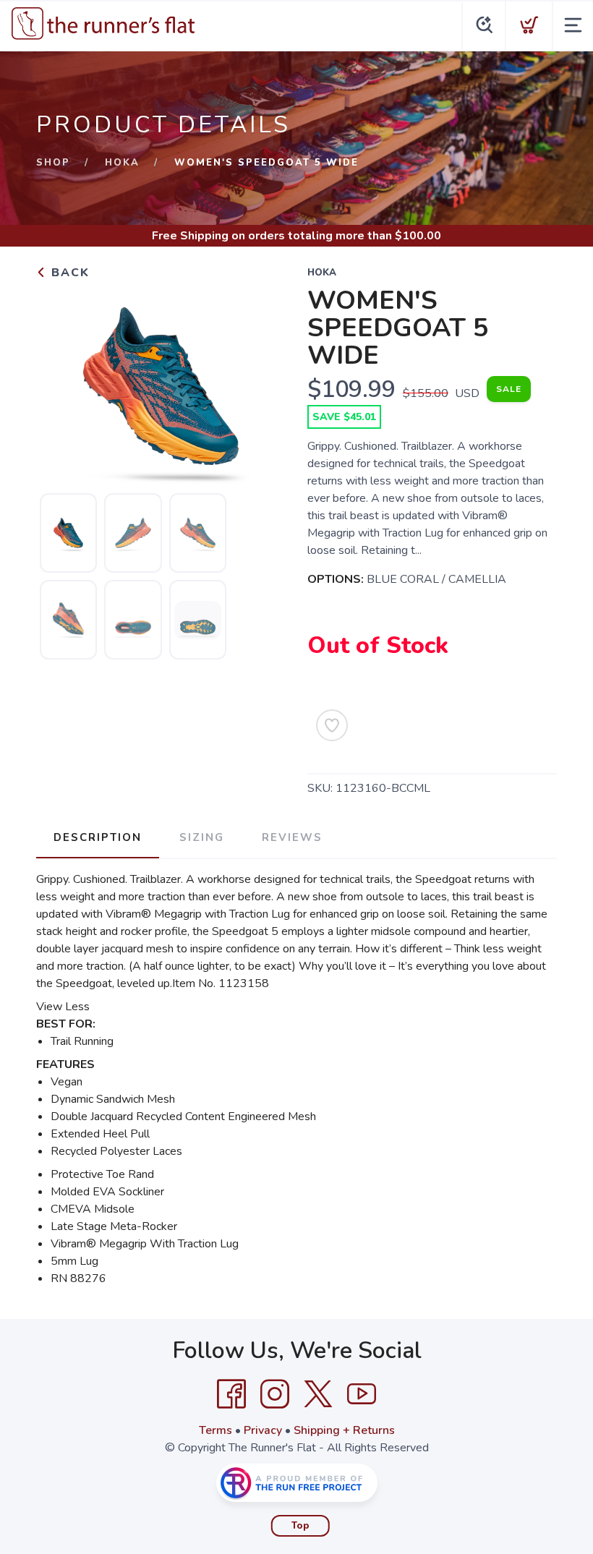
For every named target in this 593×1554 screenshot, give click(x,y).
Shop (53, 162)
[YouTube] (361, 1394)
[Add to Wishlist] (332, 725)
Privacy (263, 1430)
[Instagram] (274, 1394)
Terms (215, 1430)
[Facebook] (231, 1394)
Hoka (122, 162)
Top (300, 1525)
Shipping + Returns (344, 1430)
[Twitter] (318, 1394)
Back (68, 273)
